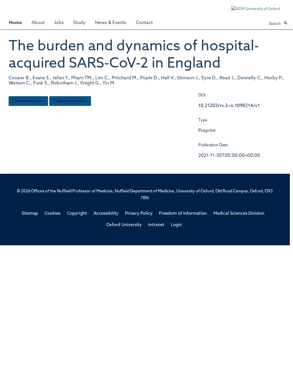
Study (79, 23)
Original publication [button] (70, 101)
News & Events (110, 23)
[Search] (285, 23)
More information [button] (28, 101)
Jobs (59, 23)
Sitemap (30, 214)
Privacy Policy (139, 214)
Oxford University (124, 225)
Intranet (156, 225)
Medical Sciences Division (238, 214)
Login (176, 225)
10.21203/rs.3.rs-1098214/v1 (229, 106)
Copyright (77, 214)
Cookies (52, 214)
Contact (144, 23)
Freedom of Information (183, 214)
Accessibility (106, 214)
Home (15, 23)
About (38, 23)
